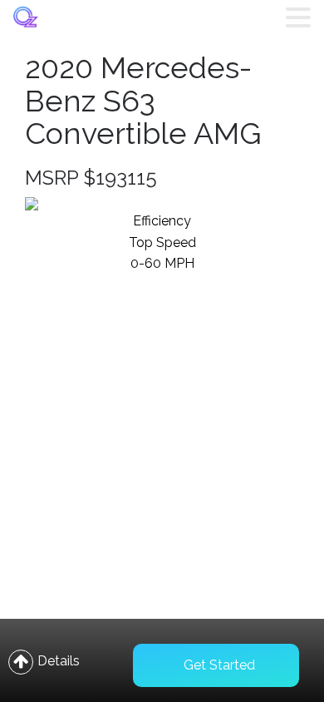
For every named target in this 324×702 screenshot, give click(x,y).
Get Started (219, 665)
